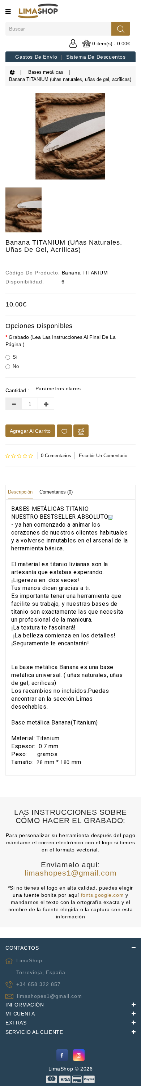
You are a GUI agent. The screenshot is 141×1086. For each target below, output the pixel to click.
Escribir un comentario (103, 455)
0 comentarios (56, 455)
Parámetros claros (58, 388)
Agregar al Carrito (30, 431)
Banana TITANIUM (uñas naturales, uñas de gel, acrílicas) (70, 79)
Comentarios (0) (56, 492)
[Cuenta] (73, 43)
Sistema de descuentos (96, 57)
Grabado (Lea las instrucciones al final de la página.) (60, 340)
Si (15, 357)
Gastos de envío (36, 57)
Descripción (20, 492)
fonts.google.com (102, 895)
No (16, 366)
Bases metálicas (45, 72)
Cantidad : (17, 390)
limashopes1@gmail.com (71, 873)
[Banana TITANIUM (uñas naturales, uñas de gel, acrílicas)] (70, 136)
